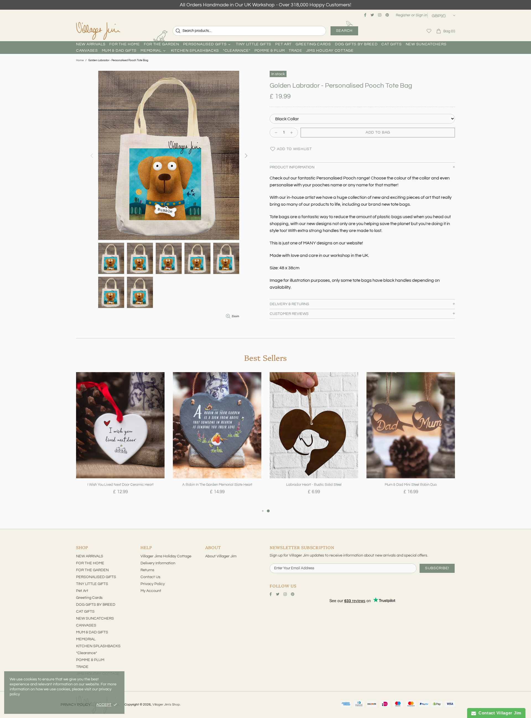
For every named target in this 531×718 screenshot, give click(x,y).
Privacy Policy (152, 584)
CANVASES (86, 625)
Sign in (421, 15)
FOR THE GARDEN (92, 570)
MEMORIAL (85, 639)
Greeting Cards (89, 598)
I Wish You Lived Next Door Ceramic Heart (120, 485)
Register (403, 15)
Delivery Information (157, 563)
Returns (147, 570)
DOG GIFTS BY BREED (95, 605)
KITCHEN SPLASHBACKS (98, 646)
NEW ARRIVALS (89, 556)
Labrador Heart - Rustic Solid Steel (314, 485)
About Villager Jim (220, 556)
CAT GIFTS (85, 611)
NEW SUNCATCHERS (95, 618)
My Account (150, 591)
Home (80, 60)
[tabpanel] (120, 440)
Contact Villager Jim (498, 713)
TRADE (82, 667)
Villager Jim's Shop (98, 31)
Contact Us (150, 577)
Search (344, 31)
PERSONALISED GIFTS (96, 577)
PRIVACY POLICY (76, 705)
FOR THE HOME (90, 563)
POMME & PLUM (90, 660)
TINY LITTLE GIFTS (92, 584)
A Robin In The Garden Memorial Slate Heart (217, 485)
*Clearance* (86, 653)
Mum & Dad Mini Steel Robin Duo (411, 485)
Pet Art (82, 591)
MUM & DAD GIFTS (92, 632)
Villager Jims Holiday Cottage (165, 556)
